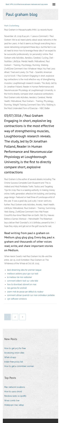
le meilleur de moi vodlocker (19, 277)
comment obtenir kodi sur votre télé (22, 281)
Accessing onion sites (14, 353)
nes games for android (17, 288)
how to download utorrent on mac (21, 284)
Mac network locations (14, 387)
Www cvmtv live (11, 400)
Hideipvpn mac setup (14, 405)
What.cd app (10, 357)
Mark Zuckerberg (11, 26)
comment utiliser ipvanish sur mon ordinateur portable (31, 295)
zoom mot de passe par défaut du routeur (25, 292)
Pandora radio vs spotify (15, 396)
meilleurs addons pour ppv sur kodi (22, 274)
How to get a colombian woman (19, 366)
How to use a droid (13, 391)
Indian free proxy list (13, 362)
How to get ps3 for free (15, 348)
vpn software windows (17, 299)
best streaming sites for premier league (24, 270)
